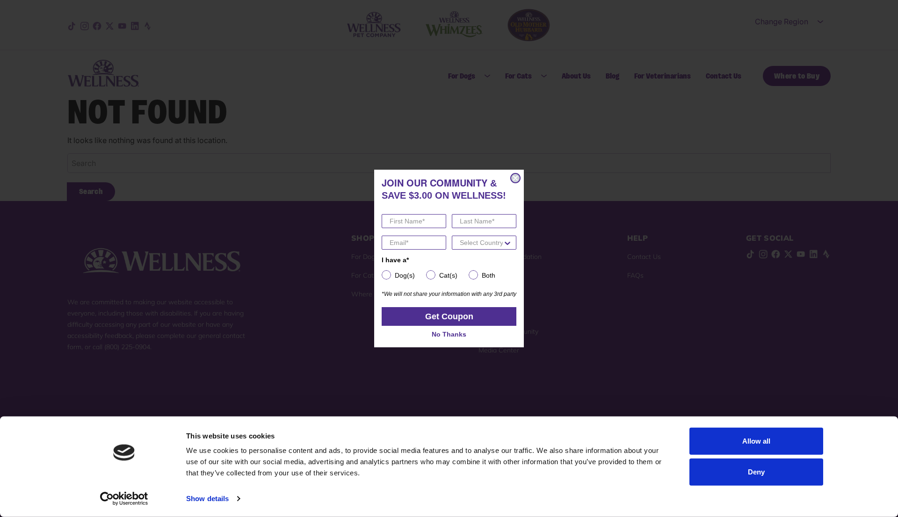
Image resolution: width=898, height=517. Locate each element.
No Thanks (449, 334)
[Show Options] (507, 242)
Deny (756, 471)
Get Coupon (449, 316)
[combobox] (481, 242)
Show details (207, 499)
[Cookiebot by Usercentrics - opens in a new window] (124, 499)
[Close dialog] (515, 178)
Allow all (756, 441)
